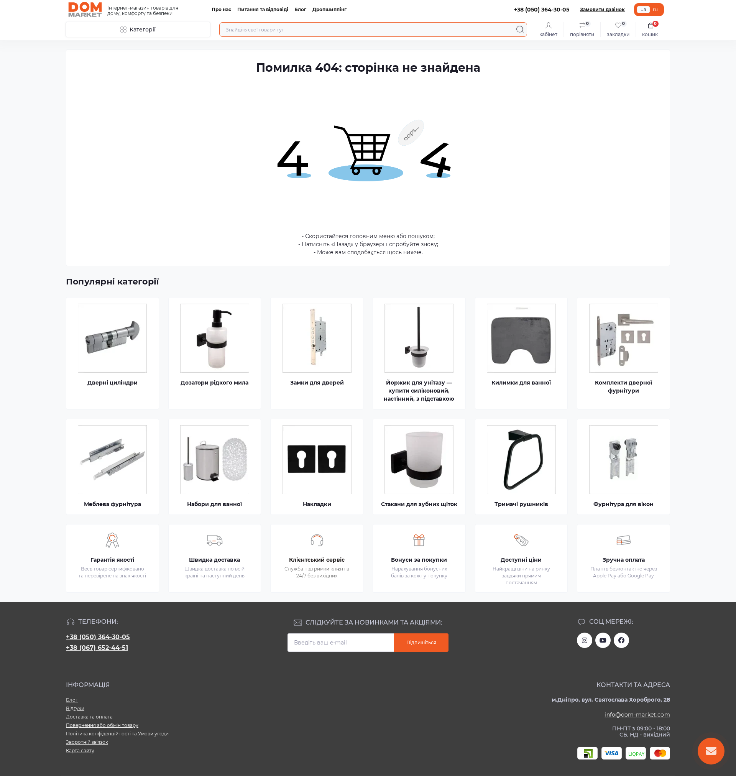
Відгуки (75, 708)
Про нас (221, 9)
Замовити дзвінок (602, 9)
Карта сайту (80, 750)
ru (655, 9)
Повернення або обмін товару (102, 725)
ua (643, 9)
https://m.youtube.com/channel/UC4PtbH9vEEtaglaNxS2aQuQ (603, 640)
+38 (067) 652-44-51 (97, 647)
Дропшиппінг (329, 9)
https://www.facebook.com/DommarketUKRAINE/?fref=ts (621, 640)
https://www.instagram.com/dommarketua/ (584, 640)
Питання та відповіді (262, 9)
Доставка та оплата (89, 717)
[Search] (520, 29)
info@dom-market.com (637, 714)
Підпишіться (421, 642)
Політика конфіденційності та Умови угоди (117, 734)
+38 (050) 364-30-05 (98, 637)
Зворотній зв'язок (87, 742)
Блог (300, 9)
